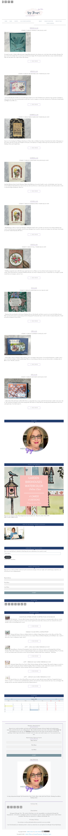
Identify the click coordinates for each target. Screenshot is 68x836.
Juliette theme (30, 831)
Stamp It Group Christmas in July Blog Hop (34, 290)
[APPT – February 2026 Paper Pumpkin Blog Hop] (7, 663)
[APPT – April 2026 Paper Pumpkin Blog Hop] (7, 648)
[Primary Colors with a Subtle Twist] (7, 633)
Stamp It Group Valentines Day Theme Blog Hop (34, 73)
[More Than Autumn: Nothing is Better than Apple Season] (7, 618)
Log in (49, 834)
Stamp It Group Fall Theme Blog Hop (34, 247)
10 (9, 706)
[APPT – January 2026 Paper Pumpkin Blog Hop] (7, 678)
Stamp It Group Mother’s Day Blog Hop (34, 377)
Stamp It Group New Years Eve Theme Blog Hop (34, 117)
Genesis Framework (37, 834)
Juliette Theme (28, 834)
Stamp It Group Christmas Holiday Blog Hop (34, 160)
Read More (35, 61)
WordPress (45, 834)
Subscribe (8, 557)
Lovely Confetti (38, 831)
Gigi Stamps (34, 12)
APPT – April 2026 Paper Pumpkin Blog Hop (37, 647)
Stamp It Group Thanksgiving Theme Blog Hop (34, 203)
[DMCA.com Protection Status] (45, 831)
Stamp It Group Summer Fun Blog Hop (34, 333)
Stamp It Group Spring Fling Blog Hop (34, 30)
